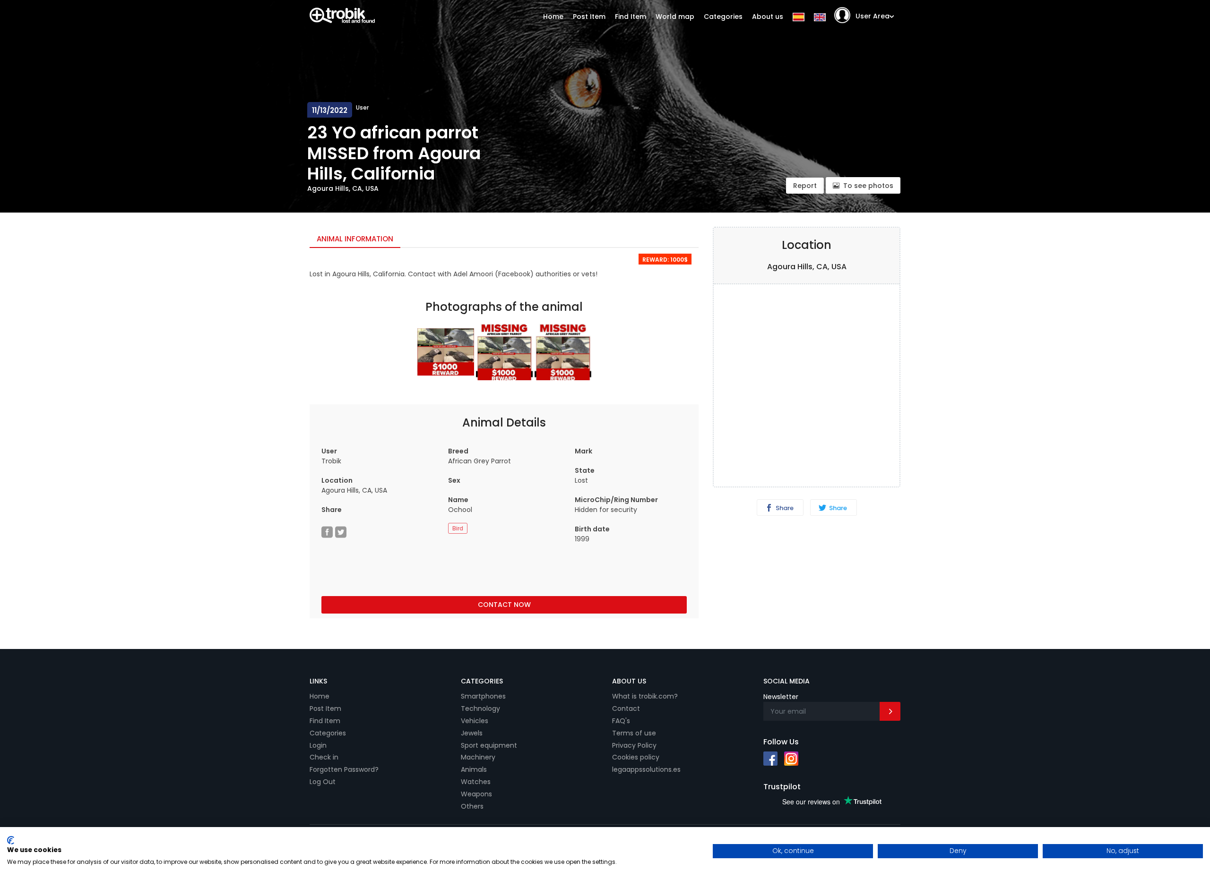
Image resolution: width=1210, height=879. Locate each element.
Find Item (630, 16)
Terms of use (634, 733)
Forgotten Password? (344, 769)
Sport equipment (489, 745)
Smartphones (483, 696)
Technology (480, 708)
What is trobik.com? (645, 696)
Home (553, 16)
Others (472, 806)
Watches (476, 781)
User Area (873, 16)
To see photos (868, 185)
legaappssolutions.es (646, 769)
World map (675, 16)
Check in (324, 757)
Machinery (478, 757)
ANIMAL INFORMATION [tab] (355, 239)
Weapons (476, 794)
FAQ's (621, 721)
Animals (474, 769)
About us (767, 16)
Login (318, 745)
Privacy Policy (634, 745)
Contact (626, 708)
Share (784, 508)
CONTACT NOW (504, 604)
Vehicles (474, 721)
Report (805, 185)
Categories (723, 16)
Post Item (589, 16)
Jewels (472, 733)
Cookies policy (635, 757)
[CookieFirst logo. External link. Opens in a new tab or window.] (10, 840)
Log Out (323, 781)
